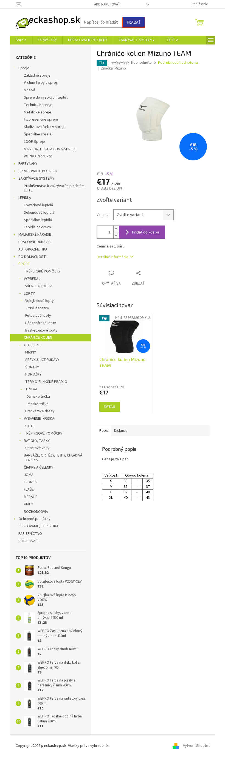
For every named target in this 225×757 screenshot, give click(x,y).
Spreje (23, 68)
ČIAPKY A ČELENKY (38, 467)
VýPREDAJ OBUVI (38, 286)
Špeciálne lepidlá (38, 220)
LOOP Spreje (34, 141)
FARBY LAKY (27, 163)
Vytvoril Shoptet (196, 745)
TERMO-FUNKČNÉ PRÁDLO (46, 382)
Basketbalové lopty (41, 330)
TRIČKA (31, 389)
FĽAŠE (29, 489)
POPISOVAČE (29, 541)
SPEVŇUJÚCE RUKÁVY (42, 360)
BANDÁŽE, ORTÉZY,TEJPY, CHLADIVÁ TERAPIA (53, 458)
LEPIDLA (24, 198)
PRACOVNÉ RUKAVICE (35, 242)
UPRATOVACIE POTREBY (38, 171)
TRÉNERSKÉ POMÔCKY (42, 271)
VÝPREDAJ (32, 279)
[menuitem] (21, 40)
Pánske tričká (38, 404)
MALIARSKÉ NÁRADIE (34, 234)
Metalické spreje (37, 112)
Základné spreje (37, 75)
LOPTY (29, 293)
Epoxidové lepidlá (38, 205)
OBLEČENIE (32, 345)
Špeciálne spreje (38, 134)
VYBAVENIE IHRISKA (39, 418)
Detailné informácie (112, 257)
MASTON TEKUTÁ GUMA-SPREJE (50, 149)
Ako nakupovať (107, 4)
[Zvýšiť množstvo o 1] (116, 229)
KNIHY (28, 504)
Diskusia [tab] (121, 430)
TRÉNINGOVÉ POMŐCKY (43, 433)
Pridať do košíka (145, 232)
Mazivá (29, 90)
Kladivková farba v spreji (44, 127)
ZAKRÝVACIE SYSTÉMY (36, 178)
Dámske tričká (38, 396)
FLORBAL (31, 482)
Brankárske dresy (39, 411)
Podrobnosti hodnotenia (178, 62)
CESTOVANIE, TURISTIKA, (39, 526)
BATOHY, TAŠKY (37, 441)
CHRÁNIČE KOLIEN (38, 337)
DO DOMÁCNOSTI (32, 257)
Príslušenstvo (38, 308)
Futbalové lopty (38, 315)
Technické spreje (38, 105)
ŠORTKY (32, 367)
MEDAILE (30, 497)
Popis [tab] (104, 430)
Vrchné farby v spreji (41, 82)
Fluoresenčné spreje (41, 119)
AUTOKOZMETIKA (32, 249)
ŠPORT (24, 264)
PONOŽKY (33, 374)
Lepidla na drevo (37, 227)
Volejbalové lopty (39, 301)
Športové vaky (37, 448)
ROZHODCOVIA (36, 511)
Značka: (113, 68)
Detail (110, 406)
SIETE (30, 426)
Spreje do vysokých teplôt (46, 97)
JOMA (28, 475)
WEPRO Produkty (38, 156)
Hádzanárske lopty (40, 323)
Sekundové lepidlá (39, 212)
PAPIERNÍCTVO (30, 533)
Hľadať (133, 22)
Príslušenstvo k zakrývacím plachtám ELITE (54, 188)
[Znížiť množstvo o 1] (116, 235)
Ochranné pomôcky (34, 519)
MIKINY (30, 352)
